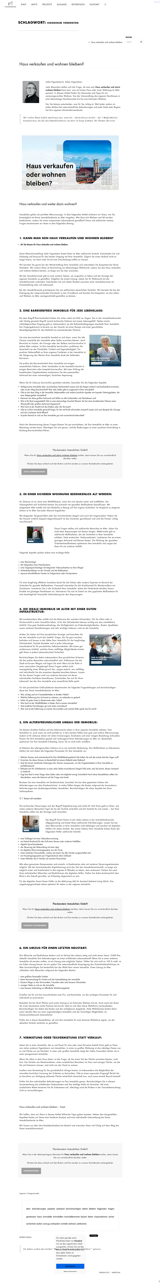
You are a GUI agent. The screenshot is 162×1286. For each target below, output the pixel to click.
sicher (111, 1216)
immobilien (58, 1216)
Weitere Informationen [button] (70, 1271)
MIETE (34, 4)
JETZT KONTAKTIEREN (34, 472)
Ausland (62, 4)
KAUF (23, 4)
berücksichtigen (73, 1209)
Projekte (47, 4)
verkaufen (55, 1224)
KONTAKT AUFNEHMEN (35, 925)
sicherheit (31, 1224)
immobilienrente (72, 1216)
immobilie (47, 1216)
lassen (84, 1216)
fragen (111, 1209)
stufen (39, 1224)
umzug (46, 1224)
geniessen (31, 1216)
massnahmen (100, 1216)
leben (90, 1216)
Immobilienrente (34, 275)
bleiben (92, 1209)
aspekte (51, 1209)
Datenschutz (104, 1272)
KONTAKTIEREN (31, 1171)
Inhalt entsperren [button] (70, 1266)
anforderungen (39, 1209)
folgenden (102, 1209)
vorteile (64, 1224)
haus (39, 1216)
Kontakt (94, 4)
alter (28, 1209)
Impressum (116, 1272)
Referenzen (78, 4)
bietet (85, 1209)
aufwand (60, 1209)
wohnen (72, 1224)
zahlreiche (82, 1224)
